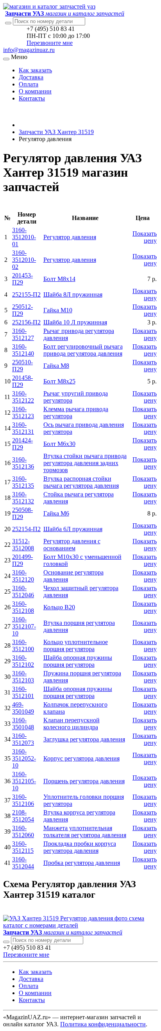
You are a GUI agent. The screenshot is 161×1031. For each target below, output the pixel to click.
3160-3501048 (23, 723)
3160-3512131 (23, 428)
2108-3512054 (23, 816)
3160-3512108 (23, 607)
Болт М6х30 (59, 443)
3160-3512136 (23, 463)
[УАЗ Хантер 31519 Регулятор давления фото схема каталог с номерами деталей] (80, 925)
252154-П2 (26, 529)
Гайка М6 (56, 513)
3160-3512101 (23, 692)
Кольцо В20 (59, 607)
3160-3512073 (23, 739)
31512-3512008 (23, 544)
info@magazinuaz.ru (29, 50)
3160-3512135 (23, 482)
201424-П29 (22, 444)
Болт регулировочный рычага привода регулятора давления (83, 350)
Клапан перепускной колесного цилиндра (71, 723)
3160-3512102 (23, 661)
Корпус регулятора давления (81, 758)
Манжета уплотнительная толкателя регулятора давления (84, 831)
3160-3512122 (23, 397)
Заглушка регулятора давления (84, 739)
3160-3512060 (23, 831)
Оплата (28, 84)
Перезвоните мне (50, 42)
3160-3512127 (23, 334)
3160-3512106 (23, 800)
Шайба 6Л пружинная (72, 529)
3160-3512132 (23, 498)
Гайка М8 (56, 365)
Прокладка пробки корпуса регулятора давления (79, 847)
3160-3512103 (23, 677)
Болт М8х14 (59, 279)
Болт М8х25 (59, 381)
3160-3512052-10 (24, 758)
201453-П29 (22, 279)
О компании (35, 91)
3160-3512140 (23, 350)
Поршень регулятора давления (84, 781)
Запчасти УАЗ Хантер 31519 (56, 132)
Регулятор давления (69, 237)
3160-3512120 (23, 576)
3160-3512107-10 (24, 626)
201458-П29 (22, 381)
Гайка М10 (57, 310)
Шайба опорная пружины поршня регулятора (77, 661)
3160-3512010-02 (24, 259)
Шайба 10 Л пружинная (75, 322)
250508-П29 (22, 513)
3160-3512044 (23, 863)
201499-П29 (22, 560)
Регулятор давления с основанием (71, 544)
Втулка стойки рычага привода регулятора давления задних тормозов (85, 463)
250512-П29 (22, 310)
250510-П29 (22, 365)
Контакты (32, 98)
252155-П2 (26, 294)
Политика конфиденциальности (103, 1024)
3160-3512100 (23, 645)
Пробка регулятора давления (81, 862)
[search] (6, 942)
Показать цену (144, 237)
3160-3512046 (23, 591)
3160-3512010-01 (24, 237)
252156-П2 (26, 322)
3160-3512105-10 (24, 781)
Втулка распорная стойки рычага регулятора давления (81, 482)
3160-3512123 (23, 412)
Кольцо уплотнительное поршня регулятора (75, 645)
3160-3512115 (23, 847)
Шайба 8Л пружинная (72, 294)
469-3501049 (23, 708)
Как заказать (35, 70)
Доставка (31, 77)
